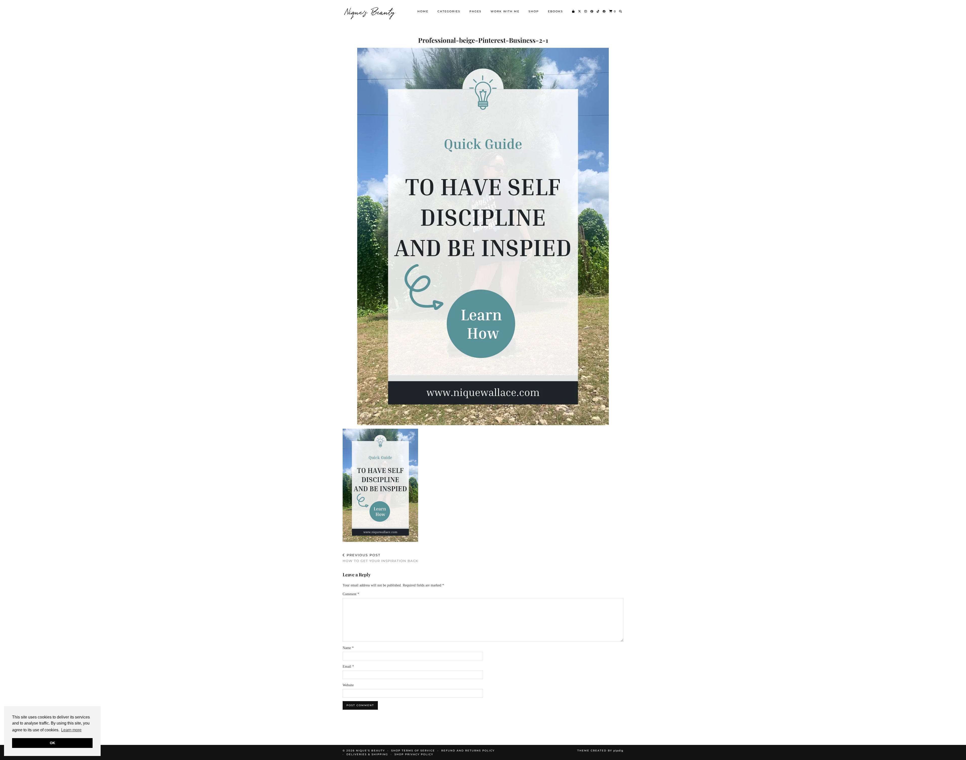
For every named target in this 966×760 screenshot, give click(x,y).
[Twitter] (579, 11)
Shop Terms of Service (413, 750)
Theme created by (600, 750)
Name (348, 648)
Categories (448, 11)
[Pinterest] (592, 11)
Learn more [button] (71, 730)
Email (348, 666)
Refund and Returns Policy (468, 750)
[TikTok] (598, 11)
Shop (534, 11)
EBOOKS (555, 11)
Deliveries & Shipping (367, 754)
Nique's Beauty (370, 11)
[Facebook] (604, 11)
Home (422, 11)
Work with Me (505, 11)
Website (348, 685)
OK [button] (52, 743)
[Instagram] (585, 11)
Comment (351, 594)
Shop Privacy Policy (413, 754)
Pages (475, 11)
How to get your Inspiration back (380, 558)
